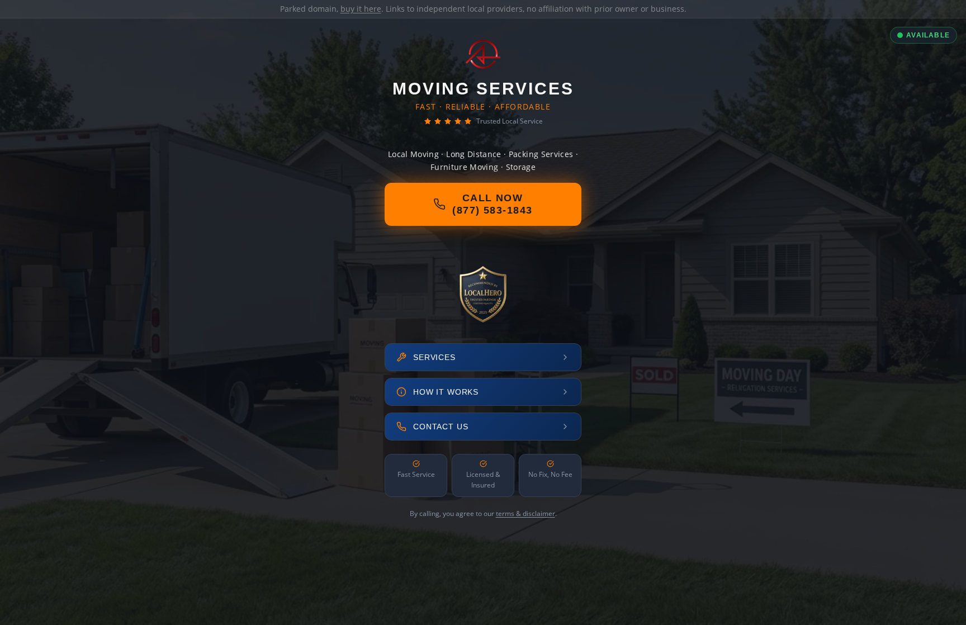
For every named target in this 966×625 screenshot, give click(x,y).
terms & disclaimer (525, 513)
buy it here (360, 8)
